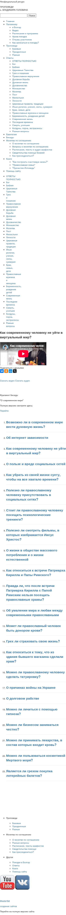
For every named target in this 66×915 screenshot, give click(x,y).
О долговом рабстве (22, 698)
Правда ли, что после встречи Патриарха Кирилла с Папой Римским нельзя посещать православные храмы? (30, 592)
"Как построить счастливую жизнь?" (30, 161)
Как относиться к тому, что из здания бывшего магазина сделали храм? (34, 656)
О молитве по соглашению (25, 143)
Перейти (4, 410)
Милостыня (18, 97)
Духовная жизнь (20, 82)
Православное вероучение (25, 76)
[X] (15, 371)
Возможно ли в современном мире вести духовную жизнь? (34, 424)
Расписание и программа (25, 33)
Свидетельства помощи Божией (28, 152)
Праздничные (19, 51)
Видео (15, 30)
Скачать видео (7, 380)
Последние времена (22, 122)
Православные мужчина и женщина (30, 112)
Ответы (10, 57)
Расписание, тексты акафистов (28, 845)
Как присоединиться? (23, 155)
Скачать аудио (22, 380)
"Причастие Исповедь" (23, 167)
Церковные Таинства (22, 70)
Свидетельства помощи (24, 848)
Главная (10, 21)
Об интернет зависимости (27, 437)
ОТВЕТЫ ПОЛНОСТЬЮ (24, 60)
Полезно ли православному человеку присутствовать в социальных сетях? (28, 494)
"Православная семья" (23, 164)
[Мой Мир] (10, 371)
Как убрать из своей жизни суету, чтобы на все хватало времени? (33, 476)
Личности (17, 100)
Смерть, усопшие (21, 125)
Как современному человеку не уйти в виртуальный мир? (36, 450)
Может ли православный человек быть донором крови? (33, 627)
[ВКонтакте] (2, 371)
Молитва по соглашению (18, 140)
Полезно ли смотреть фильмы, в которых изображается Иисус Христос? (32, 535)
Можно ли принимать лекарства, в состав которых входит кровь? (34, 742)
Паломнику (11, 24)
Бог (14, 63)
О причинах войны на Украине (31, 687)
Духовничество (19, 85)
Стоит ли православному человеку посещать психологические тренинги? (34, 514)
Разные (16, 54)
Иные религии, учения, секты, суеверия (32, 106)
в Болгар (16, 27)
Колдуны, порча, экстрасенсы (27, 128)
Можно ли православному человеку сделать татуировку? (35, 674)
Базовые (16, 48)
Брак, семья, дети (21, 109)
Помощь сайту (13, 170)
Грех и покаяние (20, 73)
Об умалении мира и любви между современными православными (34, 612)
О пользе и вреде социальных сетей (35, 463)
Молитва (16, 91)
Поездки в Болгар (21, 862)
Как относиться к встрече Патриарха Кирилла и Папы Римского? (35, 572)
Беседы (10, 137)
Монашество (18, 88)
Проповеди (11, 45)
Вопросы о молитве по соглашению (30, 146)
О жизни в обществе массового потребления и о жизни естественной (31, 555)
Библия (16, 66)
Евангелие (11, 134)
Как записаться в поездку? (25, 42)
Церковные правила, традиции (27, 103)
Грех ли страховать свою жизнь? (33, 641)
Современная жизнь (22, 118)
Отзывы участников (22, 39)
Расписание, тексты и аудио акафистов (32, 149)
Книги (9, 158)
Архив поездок (19, 36)
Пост (14, 94)
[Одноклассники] (6, 371)
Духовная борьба (21, 79)
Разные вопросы (20, 131)
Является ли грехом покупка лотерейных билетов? (29, 773)
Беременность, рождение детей (28, 115)
